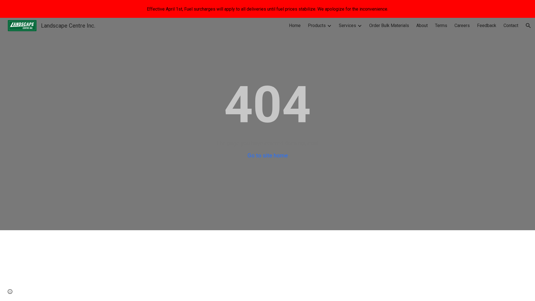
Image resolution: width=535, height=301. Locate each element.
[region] (267, 9)
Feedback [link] (486, 25)
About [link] (422, 25)
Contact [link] (511, 25)
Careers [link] (462, 25)
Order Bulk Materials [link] (389, 25)
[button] (528, 25)
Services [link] (347, 25)
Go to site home (267, 155)
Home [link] (295, 25)
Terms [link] (441, 25)
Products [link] (317, 25)
